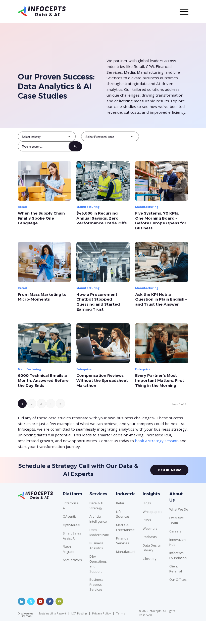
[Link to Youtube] (40, 601)
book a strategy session (157, 440)
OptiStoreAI (71, 525)
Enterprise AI (71, 505)
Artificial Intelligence (98, 519)
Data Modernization (99, 532)
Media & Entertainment (125, 527)
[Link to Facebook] (50, 601)
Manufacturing (125, 551)
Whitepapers (152, 511)
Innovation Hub (177, 542)
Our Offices (178, 579)
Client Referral (175, 568)
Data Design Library (152, 548)
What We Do (178, 509)
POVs (147, 520)
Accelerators (72, 560)
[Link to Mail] (59, 601)
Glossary (150, 558)
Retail (120, 503)
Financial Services (122, 541)
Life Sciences (123, 514)
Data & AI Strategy (96, 505)
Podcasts (150, 536)
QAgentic (69, 516)
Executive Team (176, 520)
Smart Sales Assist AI (72, 536)
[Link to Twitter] (31, 601)
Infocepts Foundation (178, 555)
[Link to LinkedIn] (21, 601)
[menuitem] (27, 613)
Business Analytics (96, 545)
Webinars (150, 528)
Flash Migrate (68, 549)
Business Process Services (96, 584)
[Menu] (181, 11)
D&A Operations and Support (98, 563)
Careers (175, 531)
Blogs (147, 503)
